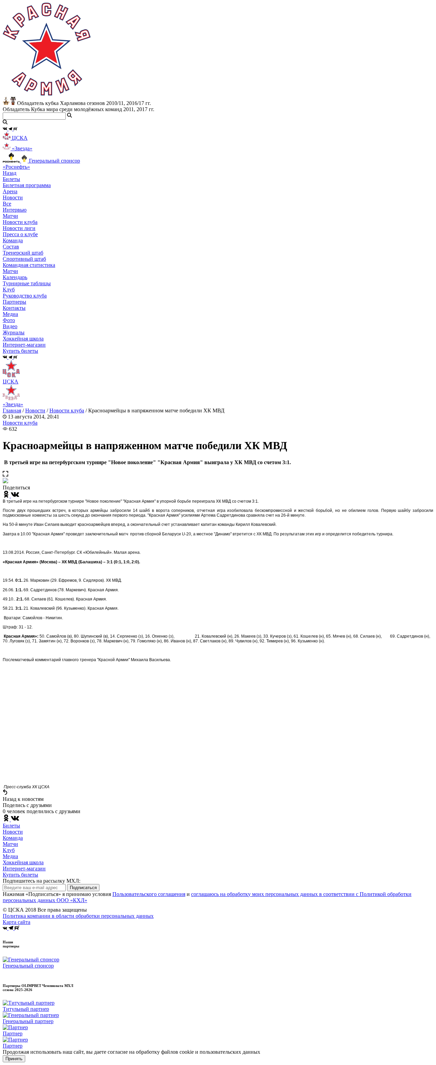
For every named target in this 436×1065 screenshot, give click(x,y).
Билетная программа (27, 185)
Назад (9, 173)
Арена (10, 191)
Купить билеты (20, 875)
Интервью (15, 210)
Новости (35, 410)
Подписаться (83, 887)
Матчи (10, 216)
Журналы (14, 332)
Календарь (15, 277)
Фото (9, 320)
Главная (12, 410)
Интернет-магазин (24, 868)
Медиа (10, 856)
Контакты (14, 308)
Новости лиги (19, 228)
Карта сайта (16, 922)
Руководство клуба (25, 296)
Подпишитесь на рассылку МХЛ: (41, 881)
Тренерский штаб (23, 253)
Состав (11, 246)
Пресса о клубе (20, 234)
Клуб (9, 850)
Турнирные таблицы (27, 283)
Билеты (11, 825)
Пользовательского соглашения (148, 894)
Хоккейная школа (23, 862)
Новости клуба (20, 222)
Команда (13, 838)
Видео (10, 326)
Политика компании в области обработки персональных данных (78, 916)
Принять (13, 1058)
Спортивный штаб (24, 259)
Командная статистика (29, 265)
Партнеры (14, 302)
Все (7, 204)
